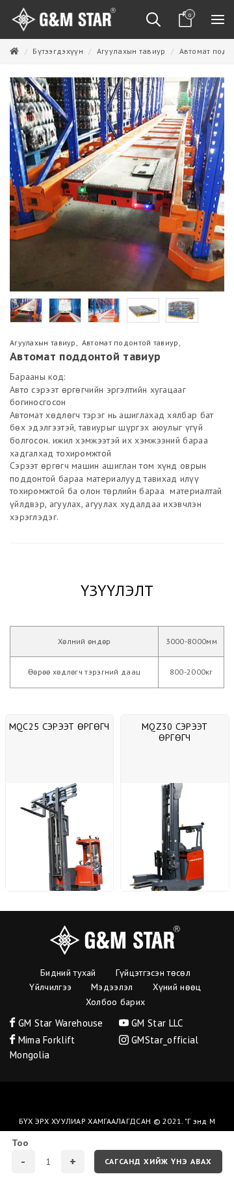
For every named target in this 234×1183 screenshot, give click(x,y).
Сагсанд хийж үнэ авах (158, 1161)
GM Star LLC (156, 1023)
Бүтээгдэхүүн (57, 51)
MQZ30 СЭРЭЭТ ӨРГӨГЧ (175, 732)
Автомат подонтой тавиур (130, 342)
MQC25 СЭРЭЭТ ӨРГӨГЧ (59, 726)
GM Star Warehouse (59, 1023)
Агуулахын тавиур (131, 51)
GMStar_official (164, 1040)
